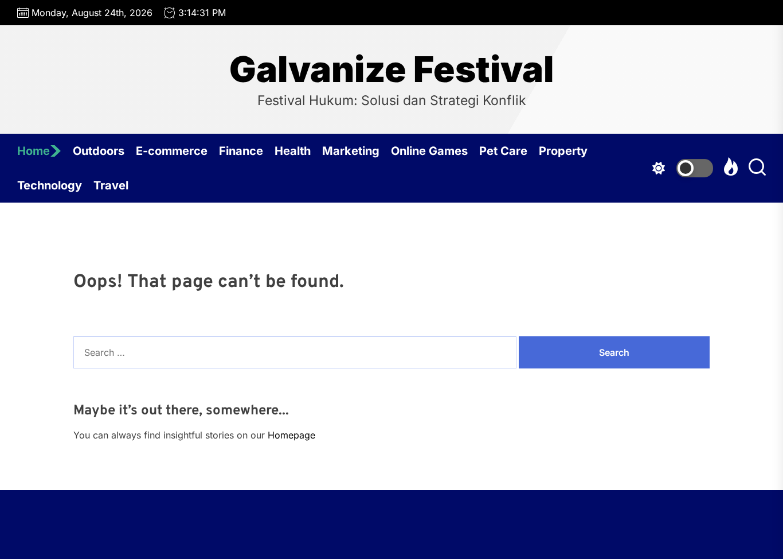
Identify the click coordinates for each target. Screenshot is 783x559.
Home (33, 151)
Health (293, 151)
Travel (110, 185)
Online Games (429, 151)
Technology (49, 185)
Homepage (291, 435)
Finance (241, 151)
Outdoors (98, 151)
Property (563, 151)
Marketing (350, 151)
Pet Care (503, 151)
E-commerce (172, 151)
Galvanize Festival (391, 69)
